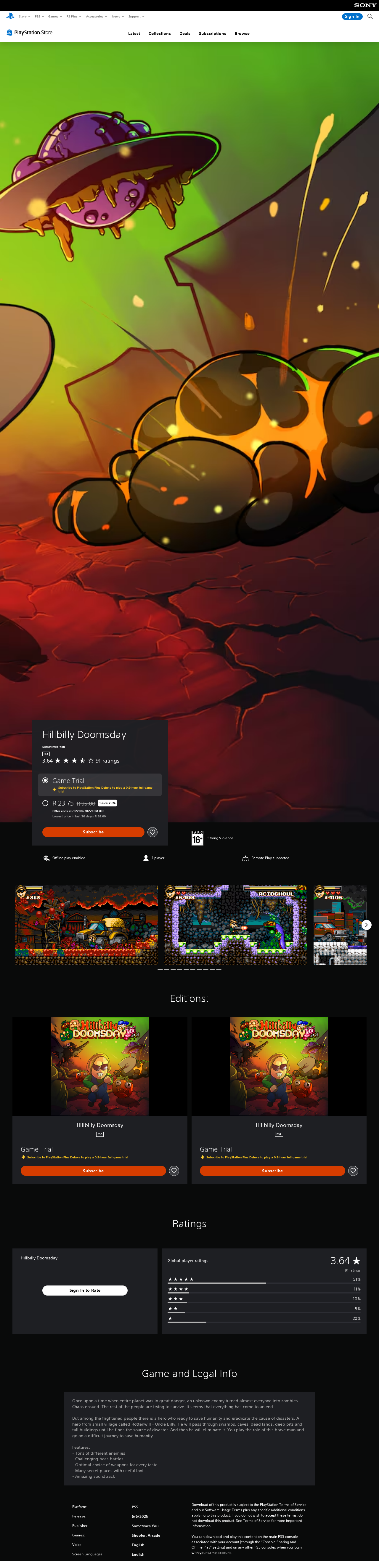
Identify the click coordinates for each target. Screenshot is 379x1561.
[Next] (367, 925)
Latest (134, 33)
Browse (242, 33)
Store (23, 16)
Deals (184, 33)
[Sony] (365, 9)
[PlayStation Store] (31, 32)
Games (53, 16)
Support (134, 16)
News (116, 16)
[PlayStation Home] (10, 17)
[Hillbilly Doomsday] (86, 925)
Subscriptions (212, 33)
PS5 (37, 16)
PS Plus (72, 16)
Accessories (94, 16)
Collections (160, 33)
